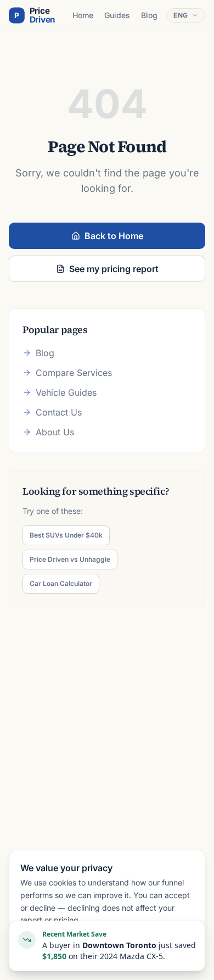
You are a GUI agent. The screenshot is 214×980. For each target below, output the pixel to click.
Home (82, 15)
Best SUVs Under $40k (66, 535)
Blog (149, 15)
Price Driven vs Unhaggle (70, 559)
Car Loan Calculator (61, 583)
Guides (117, 15)
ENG (180, 15)
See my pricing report (114, 268)
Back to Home (114, 235)
